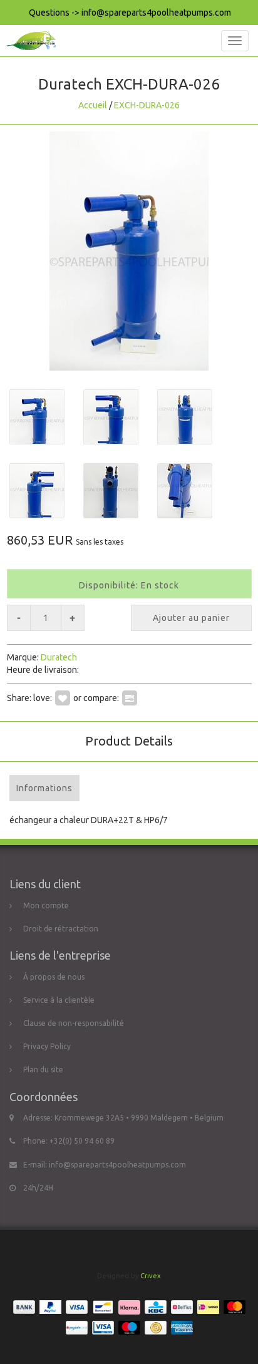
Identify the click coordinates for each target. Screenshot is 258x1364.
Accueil (92, 105)
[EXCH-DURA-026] (129, 251)
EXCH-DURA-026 (147, 105)
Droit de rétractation (60, 929)
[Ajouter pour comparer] (129, 698)
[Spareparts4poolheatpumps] (28, 40)
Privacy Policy (47, 1046)
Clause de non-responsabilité (73, 1023)
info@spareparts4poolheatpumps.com (117, 1165)
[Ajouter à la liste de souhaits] (62, 698)
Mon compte (46, 905)
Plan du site (43, 1069)
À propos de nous (54, 977)
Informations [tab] (44, 788)
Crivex (150, 1275)
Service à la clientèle (59, 1000)
